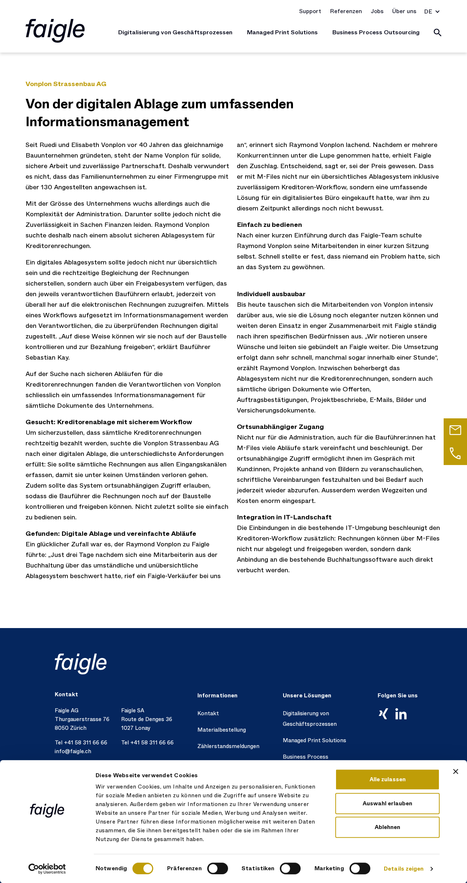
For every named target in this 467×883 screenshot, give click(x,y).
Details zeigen (404, 869)
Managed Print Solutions (282, 32)
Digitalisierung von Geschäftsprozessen (175, 32)
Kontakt (208, 713)
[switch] (217, 868)
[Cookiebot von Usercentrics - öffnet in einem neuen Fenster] (47, 868)
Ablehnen (387, 827)
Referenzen (346, 11)
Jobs (377, 11)
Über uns (404, 11)
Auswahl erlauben (387, 803)
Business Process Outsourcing (376, 32)
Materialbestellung (221, 730)
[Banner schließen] (455, 771)
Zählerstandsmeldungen (228, 746)
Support (310, 11)
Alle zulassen (388, 779)
